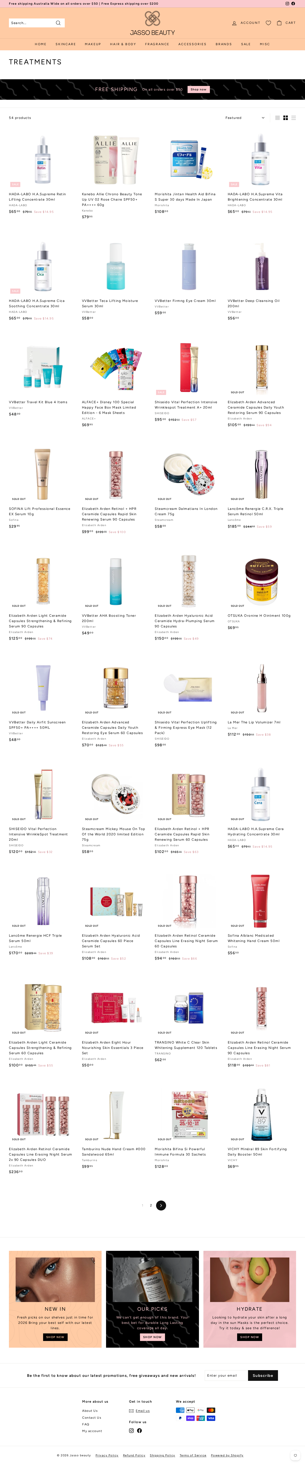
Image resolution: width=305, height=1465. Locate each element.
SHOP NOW (152, 1337)
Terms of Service (193, 1455)
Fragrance (157, 44)
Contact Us (91, 1418)
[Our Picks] (152, 1279)
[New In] (55, 1279)
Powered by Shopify (227, 1455)
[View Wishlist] (268, 23)
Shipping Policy (162, 1455)
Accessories (192, 44)
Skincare (66, 44)
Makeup (93, 44)
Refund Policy (134, 1455)
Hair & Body (123, 44)
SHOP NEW (55, 1337)
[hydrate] (249, 1279)
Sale (246, 44)
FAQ (86, 1424)
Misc (265, 44)
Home (41, 44)
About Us (90, 1411)
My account (92, 1431)
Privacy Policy (107, 1455)
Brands (224, 44)
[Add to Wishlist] (75, 147)
